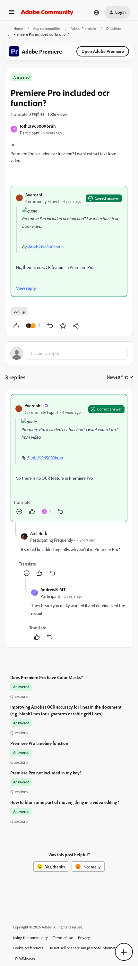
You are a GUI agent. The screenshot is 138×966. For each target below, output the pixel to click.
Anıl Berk (38, 533)
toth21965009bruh (38, 126)
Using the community (30, 937)
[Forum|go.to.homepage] (47, 12)
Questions (114, 28)
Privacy (84, 937)
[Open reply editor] (69, 353)
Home (18, 28)
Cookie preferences (28, 947)
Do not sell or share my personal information (84, 947)
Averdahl (33, 194)
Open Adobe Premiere (103, 51)
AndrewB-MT (53, 589)
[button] (11, 14)
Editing (19, 311)
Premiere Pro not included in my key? (46, 772)
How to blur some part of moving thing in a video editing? (64, 802)
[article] (69, 458)
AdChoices (27, 958)
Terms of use (63, 937)
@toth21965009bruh (45, 246)
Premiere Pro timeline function (39, 743)
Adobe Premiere (83, 28)
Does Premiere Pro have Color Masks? (46, 677)
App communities (47, 28)
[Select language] (96, 12)
